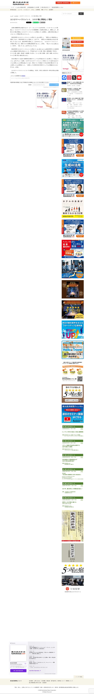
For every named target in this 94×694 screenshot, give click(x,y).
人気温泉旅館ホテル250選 (33, 7)
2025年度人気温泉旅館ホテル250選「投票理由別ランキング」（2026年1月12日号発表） (75, 112)
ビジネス (16, 16)
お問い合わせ (37, 680)
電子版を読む (13, 9)
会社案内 (51, 9)
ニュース (20, 9)
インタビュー (27, 9)
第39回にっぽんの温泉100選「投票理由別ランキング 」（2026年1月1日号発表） (75, 100)
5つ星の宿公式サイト (45, 7)
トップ (12, 7)
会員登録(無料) (77, 38)
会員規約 (44, 682)
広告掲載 (43, 680)
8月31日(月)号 (66, 50)
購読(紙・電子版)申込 (64, 2)
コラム (32, 9)
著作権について (61, 680)
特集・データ (44, 9)
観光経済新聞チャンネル (57, 7)
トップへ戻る (79, 676)
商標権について (69, 680)
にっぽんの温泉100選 (21, 7)
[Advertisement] (22, 99)
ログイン (76, 2)
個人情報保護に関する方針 (35, 682)
